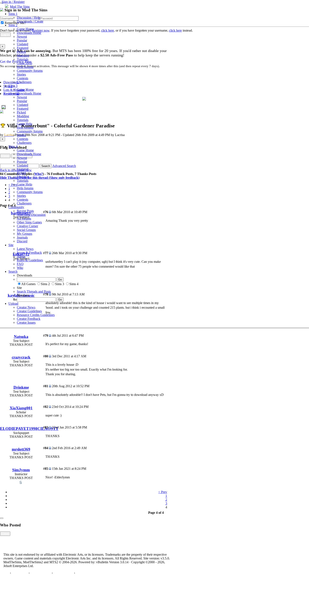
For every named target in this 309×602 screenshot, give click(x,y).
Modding (23, 55)
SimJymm (21, 470)
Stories (21, 74)
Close (5, 533)
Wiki (20, 268)
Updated (22, 44)
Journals (22, 237)
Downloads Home (29, 33)
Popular (22, 40)
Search (12, 271)
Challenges (24, 82)
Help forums (25, 67)
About (21, 256)
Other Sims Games (29, 222)
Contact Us (20, 573)
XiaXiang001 (21, 408)
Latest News (25, 249)
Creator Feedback (28, 318)
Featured (22, 48)
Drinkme (21, 387)
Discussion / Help (28, 17)
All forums (24, 218)
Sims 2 (12, 25)
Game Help (24, 63)
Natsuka (21, 336)
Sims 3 (12, 86)
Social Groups (26, 230)
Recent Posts (25, 211)
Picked (21, 51)
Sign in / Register (13, 2)
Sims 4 (12, 146)
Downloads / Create (30, 21)
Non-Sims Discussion (31, 214)
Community (16, 207)
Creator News (26, 307)
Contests (22, 78)
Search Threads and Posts (34, 291)
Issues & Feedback (29, 252)
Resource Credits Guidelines (36, 315)
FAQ (20, 264)
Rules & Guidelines (30, 260)
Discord (22, 241)
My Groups (24, 233)
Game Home (25, 29)
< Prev (162, 492)
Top (6, 573)
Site (10, 245)
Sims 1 (12, 14)
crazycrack (21, 357)
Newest (22, 36)
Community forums (30, 70)
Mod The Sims (20, 6)
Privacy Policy (40, 573)
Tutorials (22, 59)
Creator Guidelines (29, 311)
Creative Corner (27, 226)
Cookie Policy (63, 573)
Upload (13, 303)
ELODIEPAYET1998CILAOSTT (29, 428)
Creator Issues (26, 322)
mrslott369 (21, 449)
